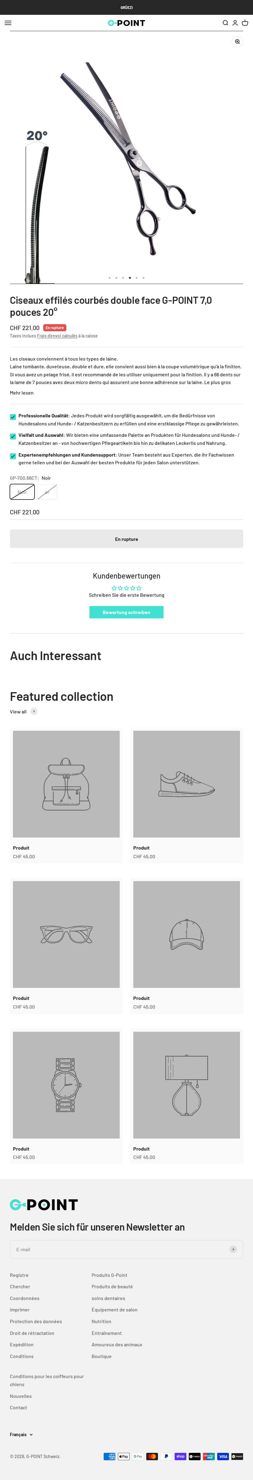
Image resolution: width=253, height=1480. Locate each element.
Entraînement (107, 1333)
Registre (19, 1275)
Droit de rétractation (32, 1333)
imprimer (20, 1309)
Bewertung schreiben (126, 612)
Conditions (22, 1356)
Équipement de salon (115, 1309)
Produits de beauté (112, 1286)
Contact (18, 1407)
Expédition (22, 1344)
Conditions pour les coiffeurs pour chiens (47, 1380)
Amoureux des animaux (117, 1344)
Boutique (102, 1356)
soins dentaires (108, 1298)
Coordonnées (24, 1298)
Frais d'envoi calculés (57, 335)
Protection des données (36, 1321)
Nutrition (101, 1321)
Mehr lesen (22, 392)
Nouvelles (21, 1396)
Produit (21, 848)
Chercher (20, 1286)
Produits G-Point (109, 1275)
